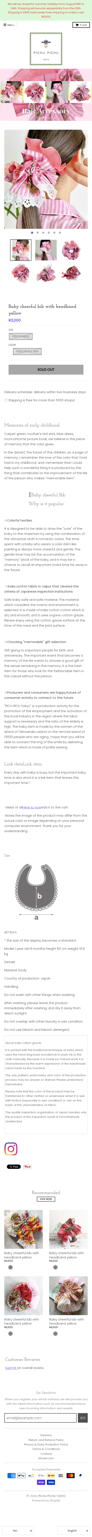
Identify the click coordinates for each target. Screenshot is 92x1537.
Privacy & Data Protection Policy (46, 1444)
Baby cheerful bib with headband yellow (21, 1255)
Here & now (31, 807)
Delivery (46, 1435)
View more (46, 1199)
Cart (83, 25)
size (11, 330)
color (12, 345)
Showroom (46, 1458)
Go (83, 1418)
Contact (46, 1454)
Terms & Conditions (46, 1449)
